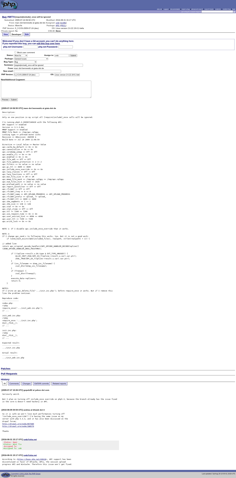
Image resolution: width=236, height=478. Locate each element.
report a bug (186, 9)
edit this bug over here (48, 43)
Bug (4, 17)
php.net (159, 9)
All (5, 383)
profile (63, 23)
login (233, 9)
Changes (26, 383)
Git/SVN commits (41, 383)
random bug (227, 9)
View (6, 34)
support (166, 9)
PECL (63, 25)
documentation (175, 9)
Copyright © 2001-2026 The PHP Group (25, 474)
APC (58, 25)
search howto (209, 9)
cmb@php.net (30, 439)
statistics (218, 9)
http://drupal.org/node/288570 (18, 426)
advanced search (197, 9)
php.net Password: (48, 47)
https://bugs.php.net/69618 (32, 459)
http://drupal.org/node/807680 (18, 424)
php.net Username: (13, 47)
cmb (57, 23)
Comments (14, 383)
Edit (27, 34)
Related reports (59, 383)
